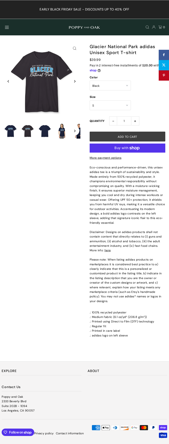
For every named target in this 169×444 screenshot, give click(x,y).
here (107, 250)
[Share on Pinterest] (164, 75)
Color (94, 77)
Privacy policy (44, 433)
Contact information (70, 433)
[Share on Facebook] (164, 55)
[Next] (74, 81)
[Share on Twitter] (164, 65)
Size (92, 97)
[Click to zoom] (74, 48)
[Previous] (8, 81)
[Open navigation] (35, 27)
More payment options (105, 158)
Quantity (97, 121)
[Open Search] (147, 27)
